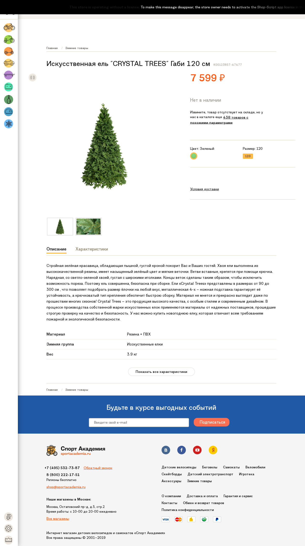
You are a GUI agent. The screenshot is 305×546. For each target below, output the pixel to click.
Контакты (169, 503)
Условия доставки (204, 189)
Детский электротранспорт (210, 474)
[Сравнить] (32, 80)
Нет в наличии (205, 100)
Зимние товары (76, 48)
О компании (171, 496)
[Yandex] (213, 450)
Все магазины (57, 518)
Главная (52, 48)
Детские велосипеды (179, 467)
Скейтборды (172, 474)
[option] (60, 226)
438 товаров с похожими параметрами (219, 120)
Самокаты (231, 467)
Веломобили (255, 467)
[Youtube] (197, 450)
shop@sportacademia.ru (66, 487)
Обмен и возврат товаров (203, 503)
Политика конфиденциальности (188, 510)
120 (248, 156)
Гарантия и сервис (238, 496)
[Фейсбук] (181, 450)
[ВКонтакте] (166, 450)
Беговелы (209, 467)
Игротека (246, 474)
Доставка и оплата (202, 496)
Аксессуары (171, 481)
